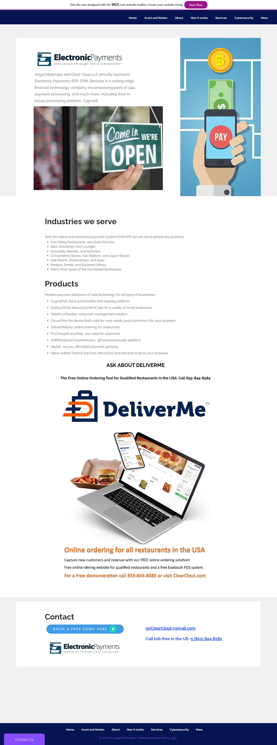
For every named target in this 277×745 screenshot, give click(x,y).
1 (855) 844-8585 (206, 638)
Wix (174, 738)
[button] (98, 148)
